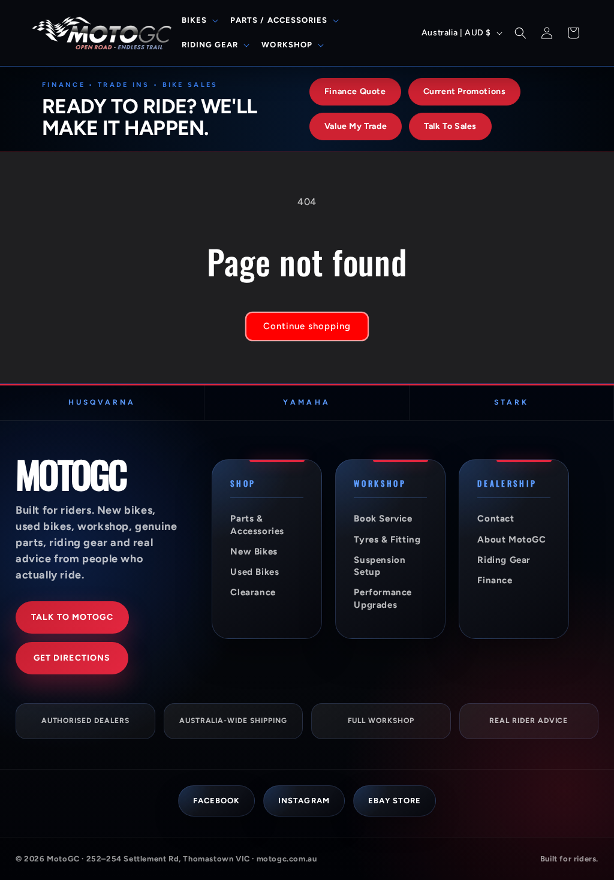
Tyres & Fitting (387, 539)
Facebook (216, 800)
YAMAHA (306, 402)
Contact (495, 518)
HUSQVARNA (102, 402)
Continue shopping (307, 326)
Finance (494, 580)
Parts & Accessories (257, 524)
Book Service (383, 518)
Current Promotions (464, 91)
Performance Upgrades (383, 598)
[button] (198, 20)
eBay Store (394, 800)
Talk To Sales (450, 126)
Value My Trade (355, 126)
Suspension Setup (379, 565)
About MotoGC (511, 539)
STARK (511, 402)
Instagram (303, 800)
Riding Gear (504, 559)
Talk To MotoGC (72, 617)
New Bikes (253, 551)
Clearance (252, 592)
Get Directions (72, 658)
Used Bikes (254, 571)
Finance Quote (355, 91)
